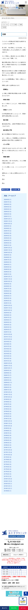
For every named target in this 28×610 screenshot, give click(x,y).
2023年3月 (6, 298)
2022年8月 (6, 315)
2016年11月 (7, 481)
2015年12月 (7, 486)
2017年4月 (6, 469)
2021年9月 (6, 341)
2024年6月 (6, 262)
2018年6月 (6, 435)
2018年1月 (6, 447)
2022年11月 (7, 308)
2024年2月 (6, 272)
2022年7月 (6, 317)
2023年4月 (6, 296)
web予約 (5, 608)
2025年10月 (7, 223)
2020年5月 (6, 380)
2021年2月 (6, 358)
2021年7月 (6, 346)
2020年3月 (6, 385)
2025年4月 (6, 238)
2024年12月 (7, 247)
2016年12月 (7, 479)
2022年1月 (6, 332)
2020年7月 (6, 375)
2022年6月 (6, 320)
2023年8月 (6, 286)
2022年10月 (7, 310)
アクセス (24, 608)
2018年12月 (7, 421)
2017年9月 (6, 457)
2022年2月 (6, 329)
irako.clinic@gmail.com (15, 544)
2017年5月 (6, 466)
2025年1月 (6, 245)
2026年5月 (6, 207)
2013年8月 (6, 491)
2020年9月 (6, 370)
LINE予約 (14, 608)
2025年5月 (6, 235)
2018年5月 (6, 438)
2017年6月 (6, 464)
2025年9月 (6, 226)
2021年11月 (7, 336)
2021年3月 (6, 356)
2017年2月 (6, 474)
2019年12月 (7, 392)
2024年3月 (6, 269)
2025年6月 (6, 233)
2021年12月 (7, 334)
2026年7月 (6, 202)
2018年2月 (6, 445)
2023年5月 (6, 293)
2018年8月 (6, 430)
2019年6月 (6, 406)
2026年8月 (6, 199)
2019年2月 (6, 416)
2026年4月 (6, 209)
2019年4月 (6, 411)
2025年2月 (6, 243)
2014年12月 (7, 488)
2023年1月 (6, 303)
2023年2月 (6, 300)
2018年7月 (6, 433)
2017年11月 (7, 452)
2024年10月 (7, 252)
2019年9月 (6, 399)
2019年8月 (6, 401)
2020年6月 (6, 377)
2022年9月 (6, 312)
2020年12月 (7, 363)
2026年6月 (6, 204)
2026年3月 (6, 211)
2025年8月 (6, 228)
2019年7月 (6, 404)
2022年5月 (6, 322)
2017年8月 (6, 459)
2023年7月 (6, 288)
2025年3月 (6, 240)
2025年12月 (7, 219)
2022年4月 (6, 324)
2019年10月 (7, 397)
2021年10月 (7, 339)
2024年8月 (6, 257)
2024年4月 (6, 267)
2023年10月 (7, 281)
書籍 (21, 24)
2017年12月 (7, 450)
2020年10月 (7, 368)
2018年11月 (7, 423)
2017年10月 (7, 454)
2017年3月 (6, 471)
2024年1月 (6, 274)
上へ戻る (25, 594)
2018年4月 (6, 440)
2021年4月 (6, 353)
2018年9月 (6, 428)
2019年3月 (6, 414)
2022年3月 (6, 327)
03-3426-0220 (15, 542)
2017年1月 (6, 476)
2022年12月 (7, 305)
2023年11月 (7, 279)
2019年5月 (6, 409)
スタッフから (6, 24)
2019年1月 (6, 418)
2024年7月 (6, 259)
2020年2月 (6, 387)
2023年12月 (7, 276)
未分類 (4, 27)
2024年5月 (6, 264)
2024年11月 (7, 250)
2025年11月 (7, 221)
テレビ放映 (14, 24)
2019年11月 (7, 394)
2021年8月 (6, 344)
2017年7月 (6, 462)
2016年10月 (7, 483)
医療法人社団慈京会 (9, 1)
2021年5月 (6, 351)
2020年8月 (6, 373)
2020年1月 (6, 389)
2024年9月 (6, 255)
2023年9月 (6, 284)
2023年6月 (6, 291)
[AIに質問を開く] (23, 601)
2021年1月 (6, 361)
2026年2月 (6, 214)
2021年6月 (6, 349)
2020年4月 (6, 382)
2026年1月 (6, 216)
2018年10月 (7, 426)
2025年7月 (6, 231)
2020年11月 (7, 365)
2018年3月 (6, 442)
